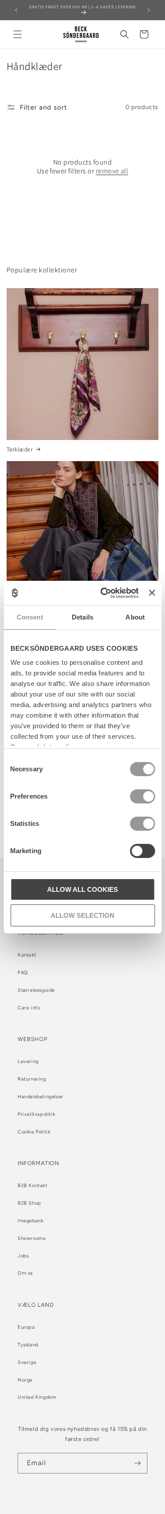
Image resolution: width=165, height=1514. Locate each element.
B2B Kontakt (33, 1185)
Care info (29, 1008)
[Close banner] (152, 593)
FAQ (23, 972)
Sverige (27, 1362)
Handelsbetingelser (40, 1097)
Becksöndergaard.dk (93, 1506)
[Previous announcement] (16, 10)
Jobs (23, 1256)
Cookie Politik (34, 1132)
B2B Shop (29, 1203)
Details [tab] (82, 617)
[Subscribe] (137, 1463)
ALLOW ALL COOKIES (82, 889)
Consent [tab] (30, 617)
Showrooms (31, 1238)
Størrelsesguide (36, 990)
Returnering (32, 1079)
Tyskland (28, 1345)
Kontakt (27, 955)
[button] (17, 34)
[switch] (142, 796)
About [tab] (135, 617)
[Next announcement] (148, 10)
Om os (25, 1273)
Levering (28, 1061)
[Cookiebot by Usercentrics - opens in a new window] (104, 593)
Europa (26, 1327)
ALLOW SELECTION (82, 915)
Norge (25, 1380)
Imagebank (30, 1221)
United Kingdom (37, 1397)
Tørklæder (20, 449)
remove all (112, 171)
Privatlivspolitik (36, 1114)
